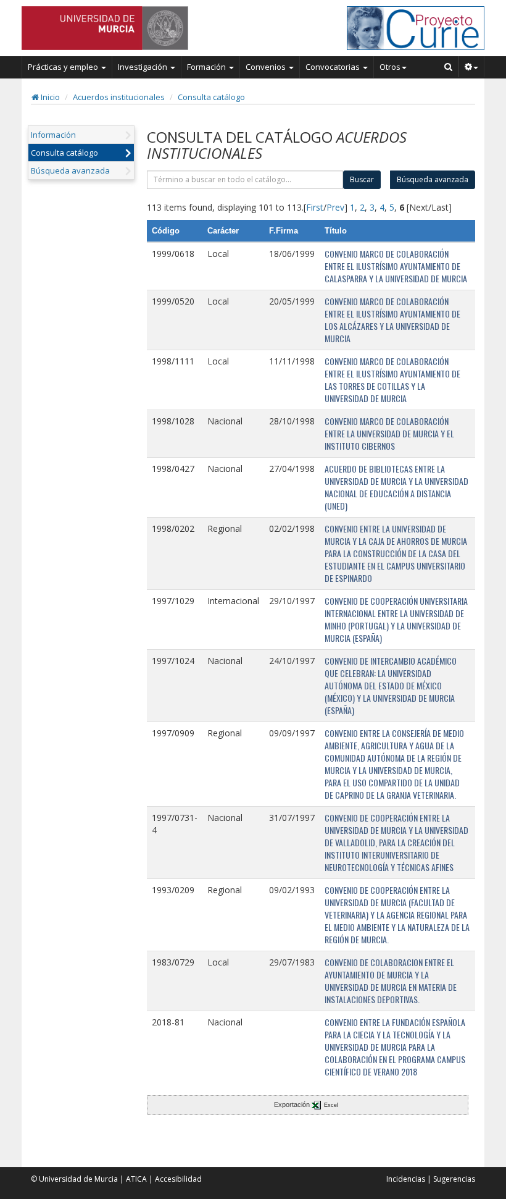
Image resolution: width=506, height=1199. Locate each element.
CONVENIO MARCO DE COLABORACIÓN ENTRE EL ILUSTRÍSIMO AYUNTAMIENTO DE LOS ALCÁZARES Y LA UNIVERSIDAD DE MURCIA (392, 320)
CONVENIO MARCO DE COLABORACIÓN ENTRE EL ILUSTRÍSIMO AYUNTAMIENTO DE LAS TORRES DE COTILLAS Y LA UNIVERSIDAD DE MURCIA (392, 380)
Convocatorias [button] (333, 66)
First (314, 207)
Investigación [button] (143, 66)
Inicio (49, 97)
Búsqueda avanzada (70, 170)
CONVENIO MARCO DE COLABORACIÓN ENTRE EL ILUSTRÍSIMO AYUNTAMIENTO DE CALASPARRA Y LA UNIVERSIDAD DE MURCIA (396, 266)
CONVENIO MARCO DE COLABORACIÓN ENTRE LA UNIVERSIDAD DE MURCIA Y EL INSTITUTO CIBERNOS (389, 433)
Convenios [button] (267, 66)
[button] (471, 66)
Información (53, 134)
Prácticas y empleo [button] (64, 66)
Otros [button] (390, 66)
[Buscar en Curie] (448, 66)
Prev (335, 207)
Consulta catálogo (211, 97)
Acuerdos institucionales (119, 97)
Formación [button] (207, 66)
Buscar (362, 179)
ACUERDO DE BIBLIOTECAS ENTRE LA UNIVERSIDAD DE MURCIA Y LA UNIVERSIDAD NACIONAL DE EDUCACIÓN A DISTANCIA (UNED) (396, 487)
